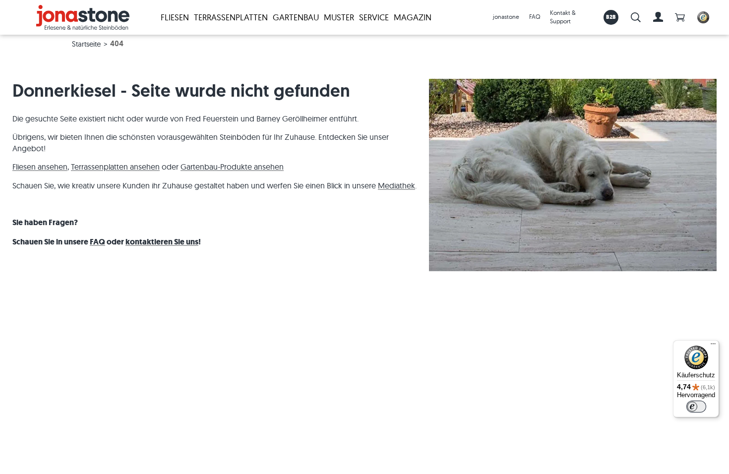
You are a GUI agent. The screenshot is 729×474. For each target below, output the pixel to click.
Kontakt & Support (563, 17)
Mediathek (396, 185)
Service (374, 17)
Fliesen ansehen (39, 167)
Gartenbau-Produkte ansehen (232, 167)
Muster (339, 17)
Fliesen (175, 17)
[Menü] (713, 346)
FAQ (534, 16)
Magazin (412, 17)
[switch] (696, 407)
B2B (611, 17)
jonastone (506, 16)
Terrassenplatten (231, 17)
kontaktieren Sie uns (161, 242)
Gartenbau (296, 17)
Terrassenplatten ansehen (115, 167)
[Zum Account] (658, 17)
